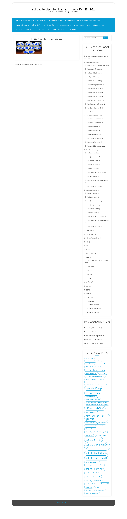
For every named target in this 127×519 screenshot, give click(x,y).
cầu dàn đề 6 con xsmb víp (95, 92)
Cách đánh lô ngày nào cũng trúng (95, 376)
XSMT (89, 25)
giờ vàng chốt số (95, 408)
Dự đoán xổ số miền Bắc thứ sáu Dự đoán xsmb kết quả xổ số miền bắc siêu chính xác (97, 403)
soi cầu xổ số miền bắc (92, 484)
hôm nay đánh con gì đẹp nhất (95, 417)
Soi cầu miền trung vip (91, 20)
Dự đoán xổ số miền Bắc (93, 399)
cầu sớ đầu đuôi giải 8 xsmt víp (96, 172)
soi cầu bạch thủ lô (96, 453)
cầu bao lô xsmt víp (93, 153)
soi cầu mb (97, 480)
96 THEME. (66, 503)
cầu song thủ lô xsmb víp (94, 142)
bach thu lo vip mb (89, 358)
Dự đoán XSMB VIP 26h (91, 396)
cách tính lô (103, 373)
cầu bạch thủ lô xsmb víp (94, 81)
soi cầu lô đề (88, 480)
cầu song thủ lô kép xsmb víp (96, 146)
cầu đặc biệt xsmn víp (93, 205)
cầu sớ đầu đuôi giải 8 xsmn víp (96, 216)
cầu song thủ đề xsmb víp (95, 138)
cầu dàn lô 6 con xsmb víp (95, 119)
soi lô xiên (89, 487)
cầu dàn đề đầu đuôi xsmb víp (96, 104)
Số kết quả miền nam (93, 312)
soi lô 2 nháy (105, 484)
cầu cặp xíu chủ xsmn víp (94, 201)
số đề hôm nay (89, 490)
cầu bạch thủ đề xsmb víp (95, 73)
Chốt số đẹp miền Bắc (91, 373)
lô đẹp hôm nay (91, 429)
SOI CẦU (37, 30)
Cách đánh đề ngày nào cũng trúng (94, 379)
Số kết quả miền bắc (93, 305)
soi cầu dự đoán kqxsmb (92, 462)
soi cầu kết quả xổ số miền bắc (94, 473)
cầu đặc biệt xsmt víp (93, 161)
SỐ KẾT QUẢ (72, 30)
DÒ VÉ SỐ (45, 30)
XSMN (82, 25)
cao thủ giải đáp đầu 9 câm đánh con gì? (29, 64)
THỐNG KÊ (28, 30)
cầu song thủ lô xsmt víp (94, 186)
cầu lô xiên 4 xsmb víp (94, 134)
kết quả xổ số (102, 422)
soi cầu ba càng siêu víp (97, 446)
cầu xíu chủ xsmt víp (93, 176)
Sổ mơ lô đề (36, 25)
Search (105, 38)
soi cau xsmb (101, 435)
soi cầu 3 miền (93, 439)
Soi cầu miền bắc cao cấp (73, 20)
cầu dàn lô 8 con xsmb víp (95, 123)
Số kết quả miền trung (94, 308)
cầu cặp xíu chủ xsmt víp (94, 157)
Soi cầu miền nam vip (22, 25)
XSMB (76, 25)
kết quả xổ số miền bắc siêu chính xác (95, 425)
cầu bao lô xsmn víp (93, 197)
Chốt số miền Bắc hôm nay (95, 370)
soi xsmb (97, 487)
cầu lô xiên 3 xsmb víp (93, 130)
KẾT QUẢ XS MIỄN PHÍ (64, 25)
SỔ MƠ (53, 30)
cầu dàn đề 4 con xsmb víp (95, 88)
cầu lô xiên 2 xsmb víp (93, 126)
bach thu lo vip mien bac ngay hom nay (94, 360)
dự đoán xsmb (93, 393)
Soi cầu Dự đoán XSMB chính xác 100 (94, 465)
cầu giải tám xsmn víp (93, 209)
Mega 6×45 (90, 266)
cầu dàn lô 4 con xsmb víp (95, 112)
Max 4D (89, 274)
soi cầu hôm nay (95, 468)
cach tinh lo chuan (102, 364)
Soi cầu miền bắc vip (55, 20)
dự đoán (88, 382)
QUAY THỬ (61, 30)
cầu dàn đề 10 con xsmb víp (95, 100)
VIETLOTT (19, 30)
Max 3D (89, 270)
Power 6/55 (90, 278)
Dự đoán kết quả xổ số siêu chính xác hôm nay (95, 384)
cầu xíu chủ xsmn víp (93, 193)
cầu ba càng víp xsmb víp (94, 69)
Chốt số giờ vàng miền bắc (92, 367)
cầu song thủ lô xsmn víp (94, 226)
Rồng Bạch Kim (89, 435)
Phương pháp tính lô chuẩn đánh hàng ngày (96, 432)
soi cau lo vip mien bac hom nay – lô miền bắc (63, 9)
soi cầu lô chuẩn (93, 476)
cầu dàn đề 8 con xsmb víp (95, 96)
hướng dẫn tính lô (90, 422)
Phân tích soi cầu (48, 25)
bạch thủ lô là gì (90, 364)
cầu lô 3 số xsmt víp (93, 168)
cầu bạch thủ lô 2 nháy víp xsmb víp (98, 65)
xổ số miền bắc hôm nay (92, 493)
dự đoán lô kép (94, 388)
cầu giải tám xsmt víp (93, 164)
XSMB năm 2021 (100, 490)
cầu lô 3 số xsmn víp (93, 212)
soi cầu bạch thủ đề (96, 458)
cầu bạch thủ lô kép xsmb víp (96, 77)
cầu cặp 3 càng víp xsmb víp (95, 85)
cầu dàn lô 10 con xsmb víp (95, 108)
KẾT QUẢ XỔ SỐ (98, 25)
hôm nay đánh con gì (91, 412)
